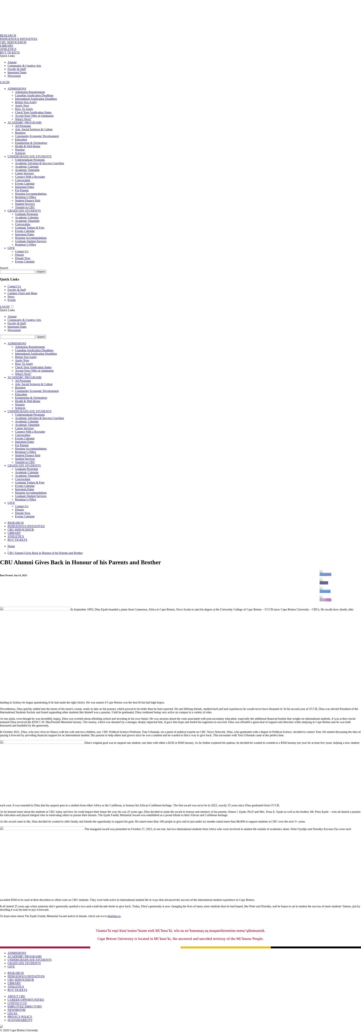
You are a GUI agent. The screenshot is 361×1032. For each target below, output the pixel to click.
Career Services (24, 173)
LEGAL (13, 1013)
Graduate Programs (26, 214)
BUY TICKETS (10, 52)
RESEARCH (8, 35)
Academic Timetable (27, 170)
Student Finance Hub (27, 200)
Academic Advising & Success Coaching (39, 163)
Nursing (20, 149)
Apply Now (22, 105)
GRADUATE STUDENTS (24, 210)
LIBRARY (6, 45)
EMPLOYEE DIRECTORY (25, 1006)
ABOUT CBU (16, 996)
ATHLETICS (8, 49)
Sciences (20, 153)
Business (20, 132)
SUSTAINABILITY (20, 1020)
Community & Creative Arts (24, 65)
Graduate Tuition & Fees (29, 227)
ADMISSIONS (17, 88)
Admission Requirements (30, 92)
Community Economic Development (37, 136)
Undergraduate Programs (30, 159)
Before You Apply (26, 102)
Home (11, 546)
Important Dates (17, 72)
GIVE (11, 248)
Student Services (25, 203)
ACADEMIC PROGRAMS (25, 122)
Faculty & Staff (17, 69)
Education (21, 139)
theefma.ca (114, 916)
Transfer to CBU (25, 207)
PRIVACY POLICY (20, 1016)
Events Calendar (25, 183)
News (11, 296)
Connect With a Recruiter (30, 176)
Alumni (12, 62)
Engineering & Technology (31, 142)
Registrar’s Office (25, 197)
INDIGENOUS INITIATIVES (18, 38)
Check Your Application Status (33, 112)
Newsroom (14, 75)
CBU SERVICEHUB (13, 42)
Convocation (22, 180)
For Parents (22, 190)
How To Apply (24, 109)
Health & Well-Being (27, 146)
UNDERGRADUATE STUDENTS (30, 156)
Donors (19, 254)
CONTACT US (17, 1003)
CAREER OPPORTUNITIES (26, 999)
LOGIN (5, 82)
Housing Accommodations (31, 193)
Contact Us (21, 251)
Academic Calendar (27, 166)
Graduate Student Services (30, 241)
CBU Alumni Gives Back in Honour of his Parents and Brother (45, 553)
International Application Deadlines (36, 98)
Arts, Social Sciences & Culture (34, 129)
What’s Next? (23, 119)
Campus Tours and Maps (22, 293)
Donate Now (22, 258)
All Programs (23, 126)
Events (12, 300)
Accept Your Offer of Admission (34, 115)
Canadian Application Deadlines (34, 95)
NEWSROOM (16, 1009)
